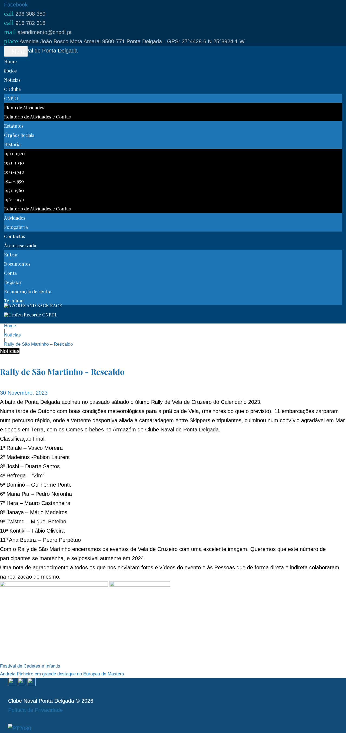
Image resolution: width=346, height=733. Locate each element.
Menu (18, 51)
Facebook (16, 5)
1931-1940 (14, 172)
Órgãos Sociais (19, 135)
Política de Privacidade (35, 710)
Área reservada (20, 245)
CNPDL (11, 98)
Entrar (11, 254)
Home (10, 61)
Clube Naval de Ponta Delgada (41, 51)
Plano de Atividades (24, 107)
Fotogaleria (16, 227)
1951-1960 (14, 190)
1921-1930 (14, 163)
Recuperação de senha (27, 291)
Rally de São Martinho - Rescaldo (62, 371)
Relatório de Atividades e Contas (37, 117)
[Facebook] (12, 682)
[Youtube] (32, 682)
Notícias (12, 80)
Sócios (10, 71)
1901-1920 (14, 153)
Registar (13, 282)
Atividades (14, 218)
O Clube (12, 89)
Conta (10, 273)
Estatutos (14, 126)
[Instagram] (22, 682)
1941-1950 (14, 181)
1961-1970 (14, 199)
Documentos (17, 264)
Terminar (14, 300)
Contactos (14, 236)
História (12, 144)
